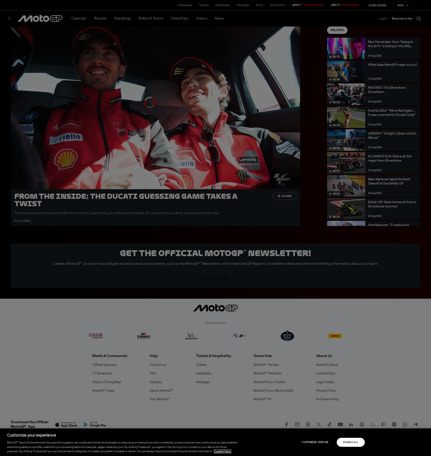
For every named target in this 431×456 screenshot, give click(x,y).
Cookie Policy (222, 451)
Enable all (350, 442)
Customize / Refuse (315, 442)
